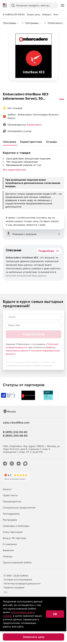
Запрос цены (33, 14)
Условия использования (18, 579)
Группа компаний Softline (17, 562)
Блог (56, 14)
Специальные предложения (19, 507)
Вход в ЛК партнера (14, 538)
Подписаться (33, 334)
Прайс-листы (10, 495)
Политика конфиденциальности (22, 583)
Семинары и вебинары (16, 525)
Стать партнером (12, 532)
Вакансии (8, 550)
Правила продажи (14, 587)
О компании (10, 544)
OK (55, 614)
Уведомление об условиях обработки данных (29, 365)
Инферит (46, 14)
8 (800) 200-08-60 (15, 14)
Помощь (7, 556)
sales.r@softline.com (16, 422)
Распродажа (10, 519)
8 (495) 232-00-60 (15, 432)
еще (61, 99)
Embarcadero (34, 124)
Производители (12, 501)
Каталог (7, 489)
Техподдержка (11, 513)
